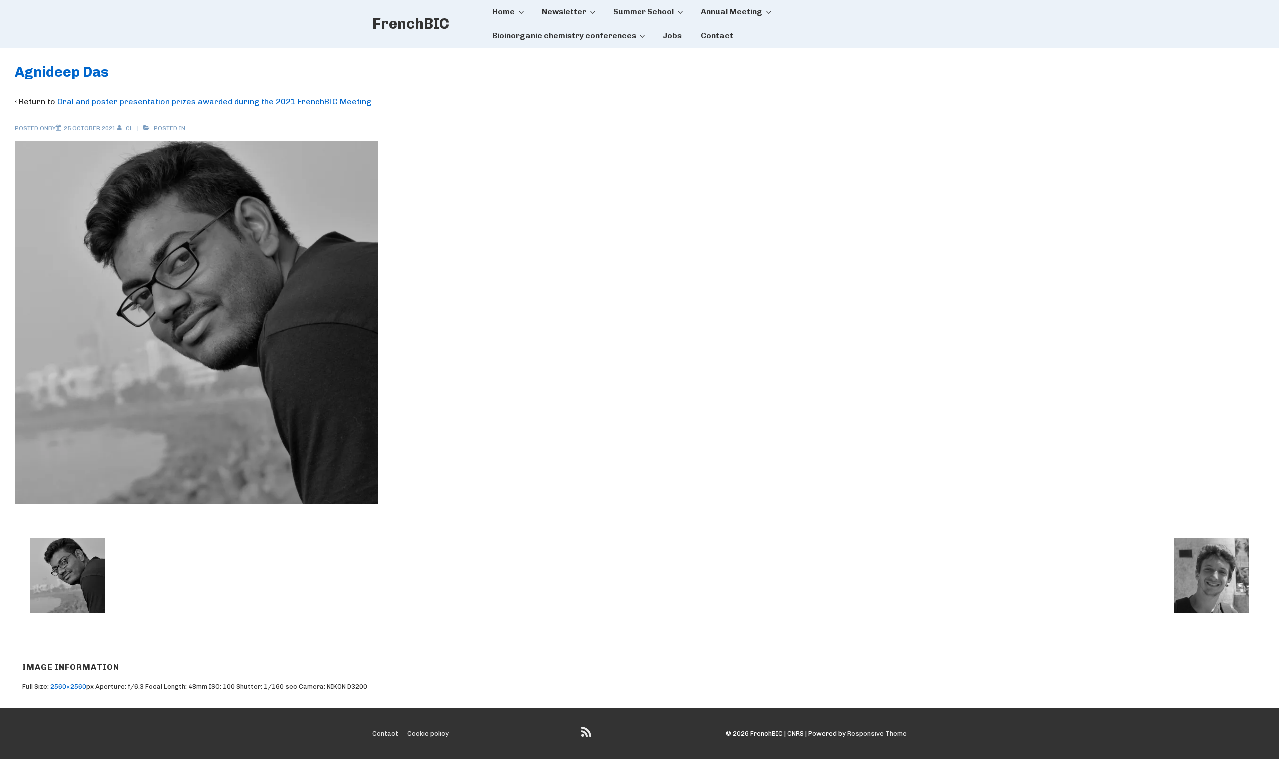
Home (503, 11)
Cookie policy (428, 733)
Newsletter (564, 11)
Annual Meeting (731, 11)
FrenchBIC (410, 24)
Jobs (672, 35)
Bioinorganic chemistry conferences (564, 35)
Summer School (643, 11)
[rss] (587, 735)
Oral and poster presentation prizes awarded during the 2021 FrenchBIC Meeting (214, 101)
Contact (717, 35)
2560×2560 (68, 686)
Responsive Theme (877, 733)
